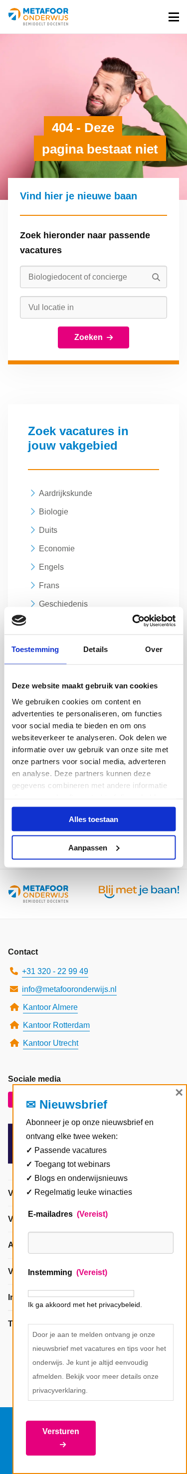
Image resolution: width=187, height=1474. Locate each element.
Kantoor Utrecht (50, 1043)
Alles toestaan (93, 819)
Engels (51, 567)
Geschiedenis (63, 604)
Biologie (53, 511)
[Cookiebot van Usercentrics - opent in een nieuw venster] (133, 620)
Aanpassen (87, 847)
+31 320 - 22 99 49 (55, 971)
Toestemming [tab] (35, 649)
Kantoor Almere (50, 1007)
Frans (49, 585)
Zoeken (88, 337)
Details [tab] (95, 649)
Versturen (60, 1431)
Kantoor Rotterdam (56, 1025)
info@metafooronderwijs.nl (69, 989)
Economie (57, 548)
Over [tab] (153, 649)
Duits (48, 530)
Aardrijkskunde (65, 493)
